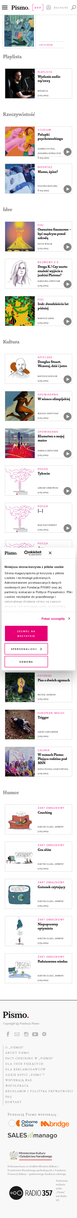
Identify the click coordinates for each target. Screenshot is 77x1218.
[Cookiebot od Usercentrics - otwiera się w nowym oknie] (29, 553)
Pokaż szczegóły (53, 618)
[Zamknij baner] (60, 553)
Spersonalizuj (24, 648)
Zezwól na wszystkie (26, 633)
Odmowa (26, 661)
